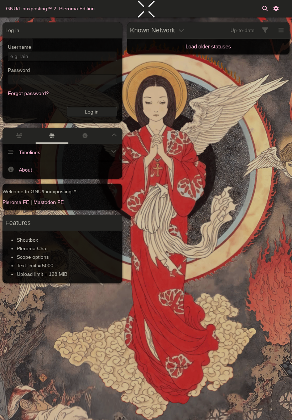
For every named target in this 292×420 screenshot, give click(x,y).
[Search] (265, 8)
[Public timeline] (19, 136)
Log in (92, 112)
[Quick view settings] (281, 30)
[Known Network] (52, 136)
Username (19, 47)
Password (19, 70)
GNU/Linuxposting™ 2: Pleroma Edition (50, 8)
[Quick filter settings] (265, 30)
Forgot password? (28, 93)
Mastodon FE (48, 202)
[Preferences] (276, 8)
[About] (84, 136)
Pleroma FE (15, 202)
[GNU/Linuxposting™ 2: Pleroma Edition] (146, 8)
